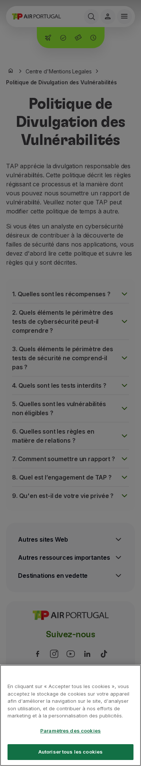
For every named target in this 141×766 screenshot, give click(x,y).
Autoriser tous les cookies (70, 752)
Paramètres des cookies (70, 731)
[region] (70, 715)
